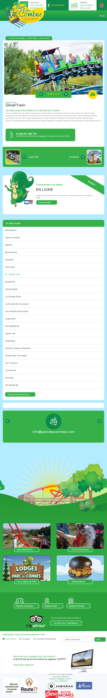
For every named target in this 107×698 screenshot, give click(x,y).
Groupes (26, 639)
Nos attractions (25, 549)
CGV (68, 679)
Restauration (78, 581)
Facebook (58, 5)
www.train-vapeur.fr (23, 665)
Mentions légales (57, 679)
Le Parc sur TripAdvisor (66, 623)
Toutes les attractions (18, 394)
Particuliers (11, 639)
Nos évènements (80, 549)
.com (53, 432)
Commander (44, 202)
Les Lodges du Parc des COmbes (27, 582)
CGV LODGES (60, 681)
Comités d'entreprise (46, 639)
